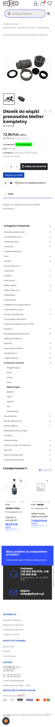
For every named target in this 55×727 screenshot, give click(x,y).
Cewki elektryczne (12, 236)
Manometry (9, 280)
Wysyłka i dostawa (12, 620)
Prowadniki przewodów (15, 319)
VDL (8, 406)
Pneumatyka (10, 299)
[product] (14, 487)
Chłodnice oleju (11, 241)
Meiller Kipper (19, 153)
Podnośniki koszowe (13, 309)
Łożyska (7, 275)
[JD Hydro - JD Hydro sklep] (10, 3)
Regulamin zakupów (13, 624)
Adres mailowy (11, 183)
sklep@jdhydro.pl (32, 594)
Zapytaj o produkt (13, 175)
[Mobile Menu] (49, 13)
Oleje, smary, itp (11, 290)
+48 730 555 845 (34, 573)
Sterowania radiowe (13, 348)
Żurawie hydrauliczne (14, 459)
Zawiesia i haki (10, 440)
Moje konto (8, 646)
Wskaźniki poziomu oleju (15, 430)
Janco (10, 377)
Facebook (5, 183)
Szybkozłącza (10, 353)
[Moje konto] (35, 3)
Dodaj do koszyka (35, 166)
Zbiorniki (8, 450)
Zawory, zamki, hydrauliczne (17, 445)
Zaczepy (8, 435)
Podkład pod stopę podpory (17, 304)
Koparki (7, 261)
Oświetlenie (9, 295)
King (9, 382)
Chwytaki (8, 246)
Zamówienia (9, 656)
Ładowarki (9, 270)
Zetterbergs (12, 411)
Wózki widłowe (11, 425)
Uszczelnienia (10, 416)
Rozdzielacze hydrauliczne (16, 333)
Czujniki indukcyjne (13, 251)
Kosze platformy (12, 265)
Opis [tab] (10, 194)
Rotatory (8, 328)
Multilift (10, 391)
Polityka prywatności (13, 629)
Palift (9, 396)
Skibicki (10, 401)
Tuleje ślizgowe (11, 358)
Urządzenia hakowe (11, 156)
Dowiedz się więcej (47, 480)
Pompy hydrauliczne (13, 314)
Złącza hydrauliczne (13, 454)
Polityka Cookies (11, 634)
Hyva (9, 372)
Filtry (6, 256)
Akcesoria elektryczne (14, 232)
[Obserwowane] (49, 3)
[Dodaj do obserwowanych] (22, 502)
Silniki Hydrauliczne (13, 338)
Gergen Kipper (13, 367)
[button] (7, 68)
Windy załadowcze (13, 421)
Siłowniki (8, 343)
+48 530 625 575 (31, 571)
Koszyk (6, 651)
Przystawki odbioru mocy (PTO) (19, 324)
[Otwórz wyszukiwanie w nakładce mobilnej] (25, 13)
